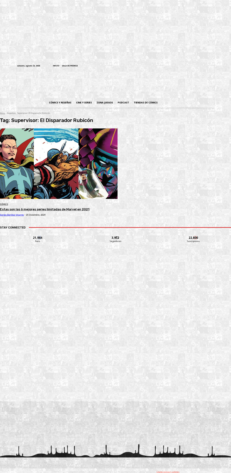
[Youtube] (212, 66)
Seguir (115, 235)
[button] (187, 103)
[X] (207, 66)
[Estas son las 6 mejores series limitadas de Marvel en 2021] (59, 163)
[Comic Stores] (115, 393)
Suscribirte (193, 235)
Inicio (2, 113)
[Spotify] (196, 66)
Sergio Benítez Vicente (12, 215)
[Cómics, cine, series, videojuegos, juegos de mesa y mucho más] (98, 83)
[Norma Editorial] (115, 347)
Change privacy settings (167, 472)
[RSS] (191, 66)
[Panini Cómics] (115, 300)
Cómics (4, 204)
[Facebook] (180, 66)
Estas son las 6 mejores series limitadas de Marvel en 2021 (44, 209)
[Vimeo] (172, 66)
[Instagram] (186, 66)
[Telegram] (201, 66)
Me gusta (38, 235)
